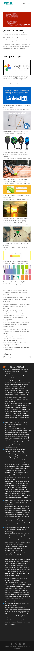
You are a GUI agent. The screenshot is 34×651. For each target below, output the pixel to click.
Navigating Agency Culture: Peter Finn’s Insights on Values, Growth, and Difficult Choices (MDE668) (16, 306)
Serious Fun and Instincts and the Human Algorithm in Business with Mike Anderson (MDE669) (15, 293)
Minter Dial (8, 32)
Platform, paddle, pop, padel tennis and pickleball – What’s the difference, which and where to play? (15, 154)
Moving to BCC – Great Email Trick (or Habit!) (16, 261)
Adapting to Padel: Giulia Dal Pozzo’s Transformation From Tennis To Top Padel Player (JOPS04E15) (15, 318)
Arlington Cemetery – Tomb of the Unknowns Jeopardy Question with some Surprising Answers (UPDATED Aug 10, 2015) (16, 221)
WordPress (17, 648)
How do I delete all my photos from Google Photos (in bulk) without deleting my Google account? (15, 79)
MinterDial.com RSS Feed (14, 367)
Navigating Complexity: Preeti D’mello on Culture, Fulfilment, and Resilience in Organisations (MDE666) (14, 338)
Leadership (23, 34)
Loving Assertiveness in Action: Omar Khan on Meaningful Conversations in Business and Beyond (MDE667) (16, 324)
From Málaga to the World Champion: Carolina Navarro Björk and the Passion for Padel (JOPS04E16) (16, 299)
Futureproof (16, 34)
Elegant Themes (16, 646)
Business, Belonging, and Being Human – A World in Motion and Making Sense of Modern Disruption (16, 331)
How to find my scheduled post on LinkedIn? (15, 131)
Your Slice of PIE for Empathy (13, 30)
